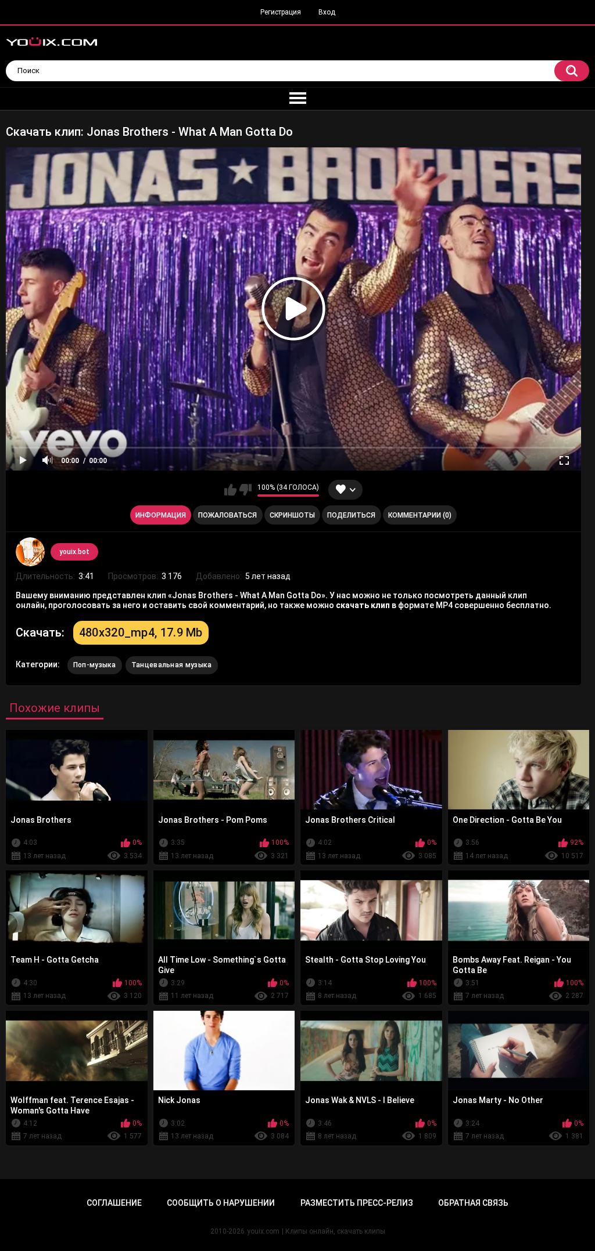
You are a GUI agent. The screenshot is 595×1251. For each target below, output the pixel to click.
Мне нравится (230, 490)
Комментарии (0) (419, 515)
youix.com (263, 1231)
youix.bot (74, 552)
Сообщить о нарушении (221, 1202)
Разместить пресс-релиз (356, 1202)
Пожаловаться (227, 515)
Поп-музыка (94, 665)
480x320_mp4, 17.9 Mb (141, 632)
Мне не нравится (245, 490)
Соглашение (114, 1202)
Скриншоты (292, 515)
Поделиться (351, 515)
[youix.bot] (30, 551)
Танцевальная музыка (171, 665)
